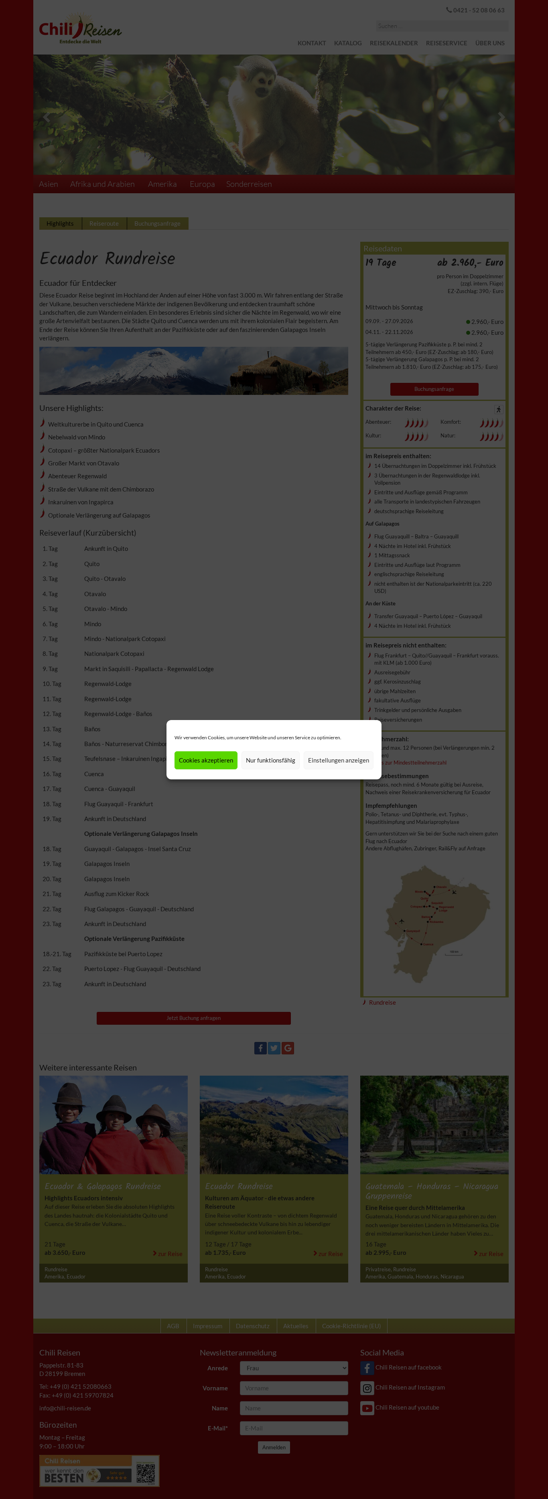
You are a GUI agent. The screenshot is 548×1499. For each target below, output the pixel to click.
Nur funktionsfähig (270, 760)
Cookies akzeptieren (206, 760)
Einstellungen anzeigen (338, 760)
